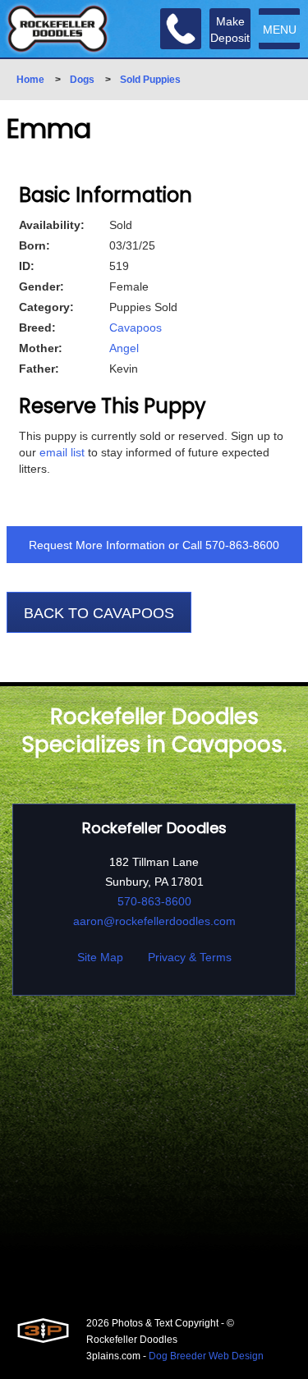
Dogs (82, 79)
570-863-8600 (242, 545)
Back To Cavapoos (99, 613)
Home (30, 79)
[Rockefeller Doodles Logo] (57, 28)
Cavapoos (135, 327)
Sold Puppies (150, 79)
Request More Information (97, 545)
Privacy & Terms (190, 957)
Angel (124, 348)
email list (62, 452)
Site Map (100, 957)
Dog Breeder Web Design (206, 1356)
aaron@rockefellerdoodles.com (154, 921)
